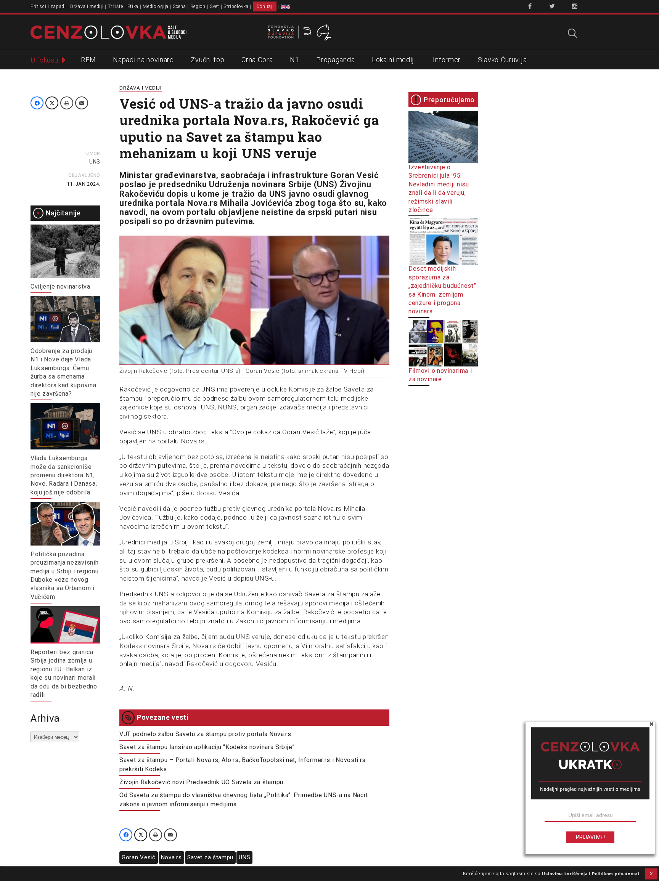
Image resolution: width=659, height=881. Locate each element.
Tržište (115, 6)
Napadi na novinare (143, 60)
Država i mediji (87, 6)
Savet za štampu (210, 857)
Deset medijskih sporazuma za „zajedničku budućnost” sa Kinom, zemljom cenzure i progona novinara (442, 290)
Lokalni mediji (394, 60)
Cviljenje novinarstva (60, 286)
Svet (214, 6)
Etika (133, 6)
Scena (179, 6)
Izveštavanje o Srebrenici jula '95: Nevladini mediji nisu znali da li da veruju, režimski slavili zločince (438, 188)
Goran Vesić (139, 857)
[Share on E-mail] (81, 102)
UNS (94, 162)
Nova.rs (171, 857)
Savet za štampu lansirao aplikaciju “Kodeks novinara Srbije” (207, 747)
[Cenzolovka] (108, 32)
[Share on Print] (66, 102)
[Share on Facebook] (37, 102)
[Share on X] (51, 102)
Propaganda (335, 60)
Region (198, 6)
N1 (294, 60)
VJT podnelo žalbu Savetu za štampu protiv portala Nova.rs (205, 734)
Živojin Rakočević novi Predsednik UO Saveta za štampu (201, 782)
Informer (447, 60)
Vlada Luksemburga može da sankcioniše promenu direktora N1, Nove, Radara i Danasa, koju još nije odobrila (64, 475)
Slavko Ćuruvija (502, 60)
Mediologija (156, 6)
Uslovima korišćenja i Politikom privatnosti (590, 873)
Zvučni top (207, 60)
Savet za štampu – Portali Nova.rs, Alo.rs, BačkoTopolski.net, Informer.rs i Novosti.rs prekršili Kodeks (242, 764)
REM (88, 60)
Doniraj (265, 6)
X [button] (651, 873)
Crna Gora (257, 60)
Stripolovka (236, 6)
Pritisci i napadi (48, 6)
